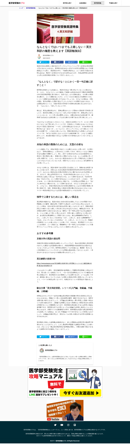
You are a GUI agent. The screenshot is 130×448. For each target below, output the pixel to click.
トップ (21, 8)
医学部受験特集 (30, 8)
